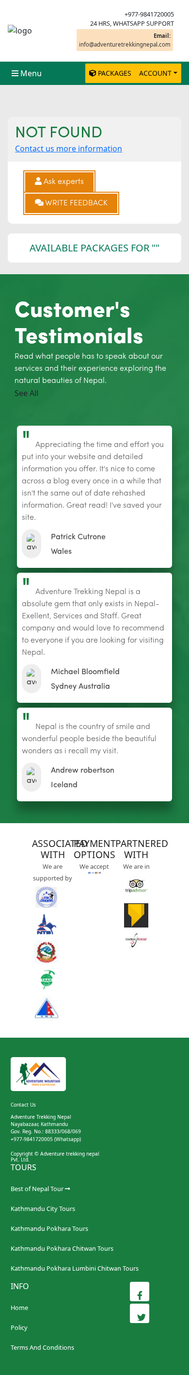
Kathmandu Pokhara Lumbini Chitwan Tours (75, 1268)
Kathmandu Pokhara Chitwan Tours (62, 1248)
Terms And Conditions (42, 1347)
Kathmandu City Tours (43, 1208)
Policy (19, 1327)
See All (26, 393)
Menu (31, 73)
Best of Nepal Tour (37, 1188)
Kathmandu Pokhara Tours (49, 1228)
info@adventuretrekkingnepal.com (125, 40)
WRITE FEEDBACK (76, 203)
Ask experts (63, 182)
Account (155, 73)
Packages (114, 73)
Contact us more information (68, 148)
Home (19, 1307)
